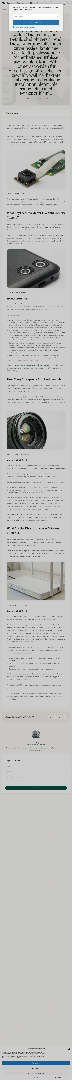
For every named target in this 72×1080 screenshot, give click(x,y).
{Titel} (33, 1077)
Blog (32, 3)
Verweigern (36, 1068)
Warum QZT (45, 3)
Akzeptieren (36, 1063)
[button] (69, 1049)
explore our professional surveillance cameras (32, 365)
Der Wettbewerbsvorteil (58, 3)
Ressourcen (21, 3)
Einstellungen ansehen (36, 1073)
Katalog (9, 3)
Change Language (36, 22)
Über (38, 3)
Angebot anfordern (36, 788)
